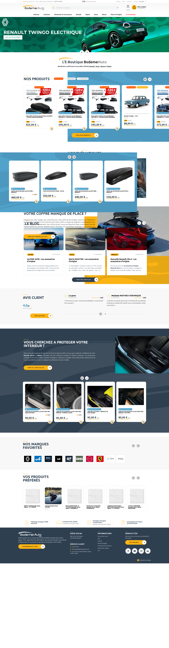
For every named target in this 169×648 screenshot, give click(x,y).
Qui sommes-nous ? (103, 536)
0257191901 (75, 547)
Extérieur (47, 14)
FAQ (123, 1)
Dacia (96, 14)
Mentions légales (102, 543)
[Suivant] (87, 52)
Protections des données (105, 545)
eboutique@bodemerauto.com (80, 549)
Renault (78, 14)
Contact (129, 1)
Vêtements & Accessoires (63, 14)
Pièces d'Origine (116, 14)
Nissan (104, 14)
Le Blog (118, 1)
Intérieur (36, 14)
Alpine (87, 14)
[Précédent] (82, 52)
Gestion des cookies (103, 548)
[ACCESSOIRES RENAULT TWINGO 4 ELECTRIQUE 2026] (84, 34)
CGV (99, 550)
